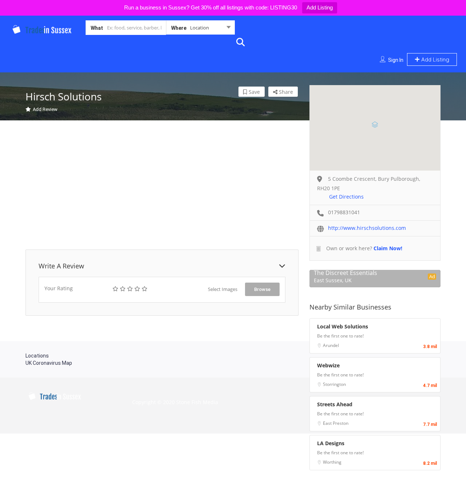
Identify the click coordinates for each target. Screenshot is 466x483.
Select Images (222, 289)
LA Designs (330, 443)
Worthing (332, 462)
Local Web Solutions (342, 326)
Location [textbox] (199, 27)
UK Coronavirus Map (48, 363)
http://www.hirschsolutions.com (367, 227)
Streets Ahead (334, 404)
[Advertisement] (162, 186)
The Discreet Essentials (345, 273)
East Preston (335, 423)
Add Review (45, 109)
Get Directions (346, 196)
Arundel (331, 345)
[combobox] (200, 29)
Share (285, 91)
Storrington (334, 384)
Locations (37, 356)
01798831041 (344, 212)
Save (253, 91)
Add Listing (320, 7)
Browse (262, 289)
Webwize (328, 365)
